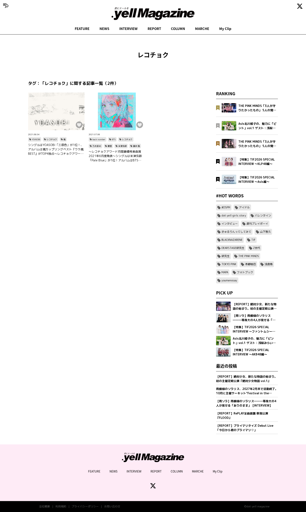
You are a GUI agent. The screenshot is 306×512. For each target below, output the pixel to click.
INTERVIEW (128, 28)
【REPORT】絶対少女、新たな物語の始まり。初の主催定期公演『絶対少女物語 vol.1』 (246, 379)
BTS (114, 139)
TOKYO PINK (228, 264)
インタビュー (229, 223)
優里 (110, 146)
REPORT (154, 28)
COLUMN (178, 28)
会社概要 (44, 506)
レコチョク (52, 139)
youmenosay (229, 280)
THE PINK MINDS (248, 256)
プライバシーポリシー (85, 506)
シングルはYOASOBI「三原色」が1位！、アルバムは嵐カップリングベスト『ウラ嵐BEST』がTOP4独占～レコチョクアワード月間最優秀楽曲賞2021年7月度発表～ (55, 149)
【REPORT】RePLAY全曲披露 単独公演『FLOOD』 (242, 415)
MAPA (224, 272)
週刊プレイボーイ (257, 223)
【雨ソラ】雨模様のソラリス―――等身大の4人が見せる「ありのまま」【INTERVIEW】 (246, 403)
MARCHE (202, 28)
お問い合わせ (112, 506)
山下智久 (265, 232)
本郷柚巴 (250, 264)
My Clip (225, 28)
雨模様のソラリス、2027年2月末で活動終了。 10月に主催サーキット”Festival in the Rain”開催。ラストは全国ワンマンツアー (247, 391)
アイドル (244, 207)
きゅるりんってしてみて (236, 232)
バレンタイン (263, 215)
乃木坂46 (96, 146)
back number (98, 139)
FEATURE (82, 28)
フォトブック (245, 272)
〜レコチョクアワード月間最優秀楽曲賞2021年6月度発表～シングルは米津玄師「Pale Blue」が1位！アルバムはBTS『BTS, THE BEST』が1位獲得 (115, 156)
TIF (253, 240)
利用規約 (60, 506)
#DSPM (225, 207)
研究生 (225, 256)
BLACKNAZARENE (232, 240)
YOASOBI (36, 139)
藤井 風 (136, 146)
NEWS (104, 28)
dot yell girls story (233, 215)
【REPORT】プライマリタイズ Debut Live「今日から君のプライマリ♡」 (244, 428)
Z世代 (256, 248)
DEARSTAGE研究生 (232, 248)
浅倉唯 (269, 264)
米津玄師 (122, 146)
